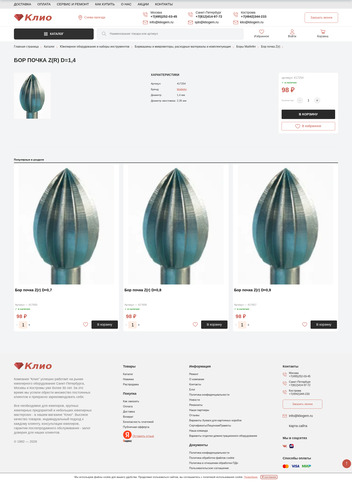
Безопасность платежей (138, 421)
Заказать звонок (302, 404)
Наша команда (198, 430)
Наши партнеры (199, 410)
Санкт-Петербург (208, 12)
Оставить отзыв (143, 436)
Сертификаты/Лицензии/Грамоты (210, 425)
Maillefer (182, 89)
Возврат (128, 416)
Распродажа (131, 384)
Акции (143, 4)
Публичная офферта (136, 426)
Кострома (248, 12)
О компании (196, 379)
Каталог (56, 33)
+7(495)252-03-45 (164, 16)
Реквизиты (196, 404)
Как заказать (131, 401)
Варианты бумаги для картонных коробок (215, 420)
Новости (194, 399)
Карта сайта (298, 426)
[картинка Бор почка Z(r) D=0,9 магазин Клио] (285, 224)
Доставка (22, 4)
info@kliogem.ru (301, 416)
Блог (192, 389)
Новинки (128, 379)
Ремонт (193, 374)
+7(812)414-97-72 (209, 16)
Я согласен (269, 476)
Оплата (44, 4)
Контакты (164, 4)
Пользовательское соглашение (209, 468)
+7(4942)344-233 (253, 16)
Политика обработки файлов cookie (211, 457)
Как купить (105, 4)
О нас (126, 4)
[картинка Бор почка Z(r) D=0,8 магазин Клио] (175, 224)
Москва (156, 12)
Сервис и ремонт (73, 4)
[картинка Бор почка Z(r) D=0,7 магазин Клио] (66, 224)
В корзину (308, 114)
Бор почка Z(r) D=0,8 (142, 290)
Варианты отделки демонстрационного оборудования (223, 435)
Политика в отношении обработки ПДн (213, 462)
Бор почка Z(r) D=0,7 (33, 290)
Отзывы (194, 415)
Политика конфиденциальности (209, 394)
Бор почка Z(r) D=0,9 (252, 290)
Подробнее (251, 476)
